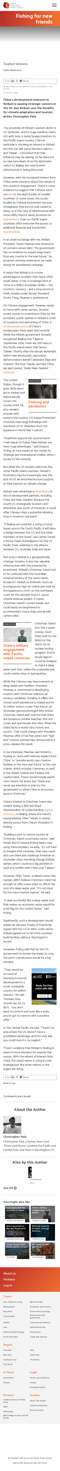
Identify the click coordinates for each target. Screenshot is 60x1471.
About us (9, 1273)
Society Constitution (38, 1405)
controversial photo (15, 326)
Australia (7, 1350)
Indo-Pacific (8, 1378)
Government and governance (32, 86)
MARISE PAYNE (38, 1239)
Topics (7, 1297)
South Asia (35, 1355)
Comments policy (37, 1387)
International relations (40, 1323)
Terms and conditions (39, 1378)
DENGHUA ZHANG (39, 1220)
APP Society (8, 1412)
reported (8, 372)
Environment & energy (40, 1311)
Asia (32, 1350)
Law (5, 1327)
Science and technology (13, 1332)
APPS (5, 1407)
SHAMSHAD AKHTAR (14, 1239)
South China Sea (10, 1337)
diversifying (42, 491)
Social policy (35, 1332)
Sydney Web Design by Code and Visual (30, 1463)
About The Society (38, 1401)
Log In (7, 1285)
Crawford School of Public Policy (14, 1401)
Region (7, 1345)
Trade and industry (38, 1337)
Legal (33, 1373)
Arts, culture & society (12, 1302)
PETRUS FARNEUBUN (15, 1220)
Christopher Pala (12, 70)
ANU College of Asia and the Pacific (15, 1417)
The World (7, 1364)
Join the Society (36, 1410)
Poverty (6, 1383)
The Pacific (35, 1360)
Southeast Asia (10, 1360)
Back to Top (9, 1083)
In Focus (8, 1373)
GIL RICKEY (11, 1257)
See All (8, 1188)
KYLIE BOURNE (38, 1257)
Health (6, 1323)
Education (7, 1311)
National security (37, 1327)
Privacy (33, 1383)
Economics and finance (40, 1307)
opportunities (11, 231)
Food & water (9, 1316)
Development (9, 86)
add (10, 194)
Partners (9, 1279)
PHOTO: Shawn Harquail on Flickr (15, 58)
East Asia (7, 1355)
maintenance (11, 219)
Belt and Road (36, 1302)
